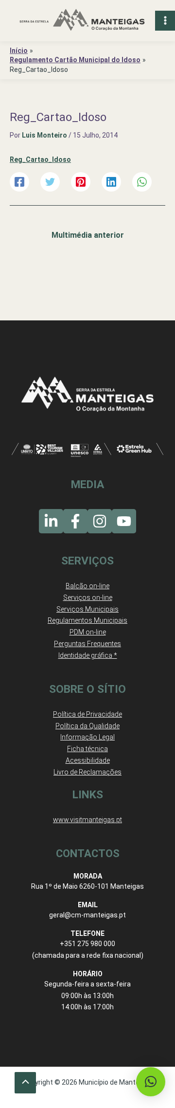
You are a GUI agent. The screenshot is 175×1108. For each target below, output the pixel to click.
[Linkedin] (111, 182)
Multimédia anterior (88, 235)
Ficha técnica (87, 749)
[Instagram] (100, 521)
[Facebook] (19, 182)
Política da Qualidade (87, 726)
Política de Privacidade (87, 714)
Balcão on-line (87, 586)
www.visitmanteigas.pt (87, 820)
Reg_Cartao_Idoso (40, 159)
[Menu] (165, 21)
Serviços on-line (87, 597)
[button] (150, 1081)
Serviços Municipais (87, 609)
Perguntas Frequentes (87, 644)
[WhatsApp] (142, 182)
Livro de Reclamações (87, 772)
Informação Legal (87, 737)
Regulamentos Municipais (87, 620)
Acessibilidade (88, 760)
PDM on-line (88, 632)
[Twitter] (50, 182)
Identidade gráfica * (87, 655)
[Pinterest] (80, 182)
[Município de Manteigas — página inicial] (82, 21)
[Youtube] (124, 521)
